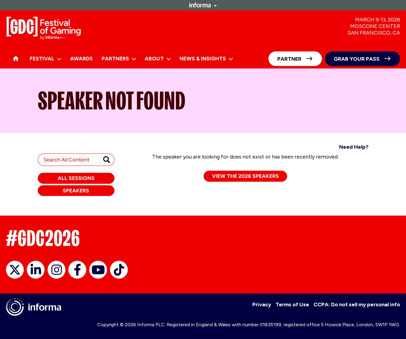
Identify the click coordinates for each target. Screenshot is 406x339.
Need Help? (354, 147)
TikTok (119, 270)
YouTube (98, 270)
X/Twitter (15, 270)
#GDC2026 (43, 238)
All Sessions (76, 178)
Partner (289, 59)
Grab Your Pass (357, 59)
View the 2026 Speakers (245, 176)
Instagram (56, 270)
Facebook (77, 270)
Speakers (76, 190)
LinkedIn (36, 270)
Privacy (261, 304)
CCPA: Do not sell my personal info (357, 304)
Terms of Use (292, 304)
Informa (203, 5)
